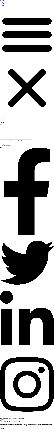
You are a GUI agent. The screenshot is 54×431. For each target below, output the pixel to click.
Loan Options (3, 3)
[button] (27, 61)
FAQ (2, 4)
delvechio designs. (7, 426)
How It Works (3, 117)
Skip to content (2, 0)
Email (0, 419)
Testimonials (3, 5)
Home (2, 2)
